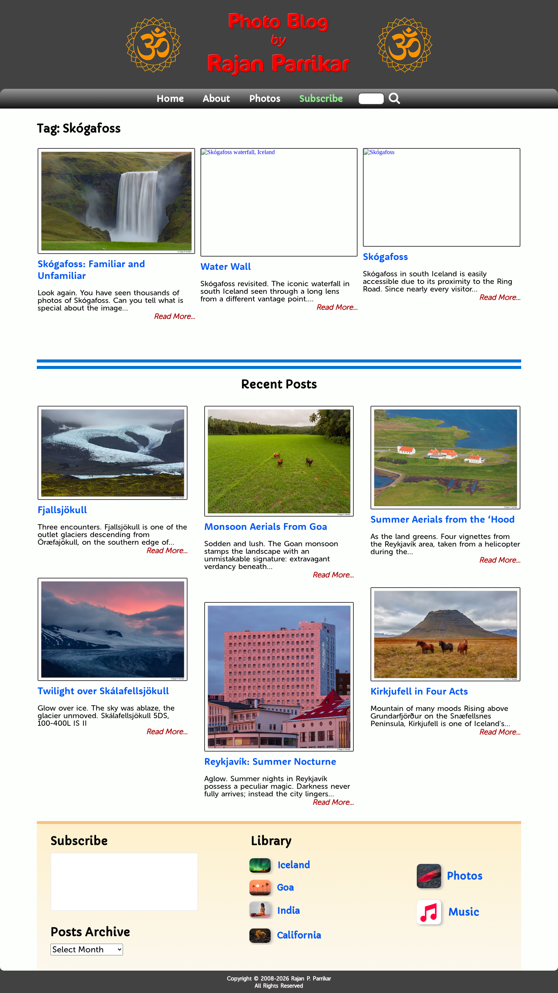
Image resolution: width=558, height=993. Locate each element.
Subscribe (321, 98)
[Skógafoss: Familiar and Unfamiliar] (116, 201)
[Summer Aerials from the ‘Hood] (445, 457)
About (216, 98)
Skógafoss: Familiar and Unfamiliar (91, 269)
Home (170, 98)
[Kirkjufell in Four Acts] (445, 634)
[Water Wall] (279, 202)
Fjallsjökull (62, 509)
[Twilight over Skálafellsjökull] (113, 629)
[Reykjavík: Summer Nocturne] (279, 677)
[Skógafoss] (441, 197)
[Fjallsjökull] (113, 453)
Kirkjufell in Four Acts (419, 691)
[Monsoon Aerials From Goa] (279, 461)
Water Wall (225, 266)
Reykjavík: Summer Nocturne (270, 761)
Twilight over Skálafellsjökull (103, 690)
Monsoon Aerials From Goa (265, 526)
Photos (265, 98)
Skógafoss (385, 256)
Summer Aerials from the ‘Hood (442, 519)
